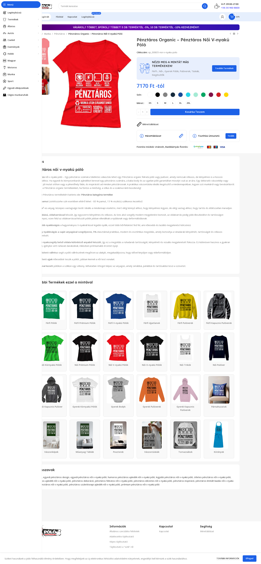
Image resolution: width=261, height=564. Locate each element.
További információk (228, 558)
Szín (139, 94)
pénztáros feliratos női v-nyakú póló (114, 480)
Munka (47, 33)
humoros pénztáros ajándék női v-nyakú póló (131, 477)
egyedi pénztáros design (56, 477)
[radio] (150, 94)
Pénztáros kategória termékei (97, 194)
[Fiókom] (222, 17)
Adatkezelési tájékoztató (122, 536)
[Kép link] (46, 531)
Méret (140, 103)
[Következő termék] (238, 34)
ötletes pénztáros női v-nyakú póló (212, 477)
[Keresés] (205, 6)
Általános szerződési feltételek (124, 531)
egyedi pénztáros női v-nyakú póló (89, 477)
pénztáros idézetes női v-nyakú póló (153, 480)
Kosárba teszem (195, 112)
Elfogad (249, 558)
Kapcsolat (164, 531)
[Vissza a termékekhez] (234, 34)
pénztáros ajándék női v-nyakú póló (52, 480)
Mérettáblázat (207, 531)
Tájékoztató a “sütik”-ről (121, 546)
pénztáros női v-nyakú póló (54, 484)
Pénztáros (59, 33)
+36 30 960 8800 (230, 7)
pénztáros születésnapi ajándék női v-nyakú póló (94, 484)
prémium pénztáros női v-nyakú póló (140, 484)
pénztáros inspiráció (183, 480)
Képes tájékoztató (119, 541)
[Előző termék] (230, 34)
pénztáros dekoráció (83, 480)
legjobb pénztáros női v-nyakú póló (174, 477)
